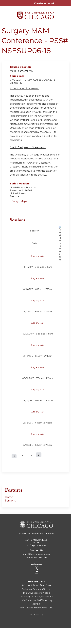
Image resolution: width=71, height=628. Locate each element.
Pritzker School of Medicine (36, 585)
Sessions (10, 500)
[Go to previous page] (14, 456)
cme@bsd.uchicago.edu (36, 554)
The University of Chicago (40, 533)
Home (9, 497)
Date (34, 243)
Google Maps (19, 201)
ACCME (36, 604)
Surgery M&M (38, 256)
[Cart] (58, 4)
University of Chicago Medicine (36, 596)
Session (34, 231)
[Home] (35, 14)
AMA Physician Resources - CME (36, 607)
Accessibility (36, 614)
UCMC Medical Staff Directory (36, 600)
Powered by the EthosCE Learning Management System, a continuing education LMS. (57, 625)
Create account (44, 3)
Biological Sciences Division (36, 589)
